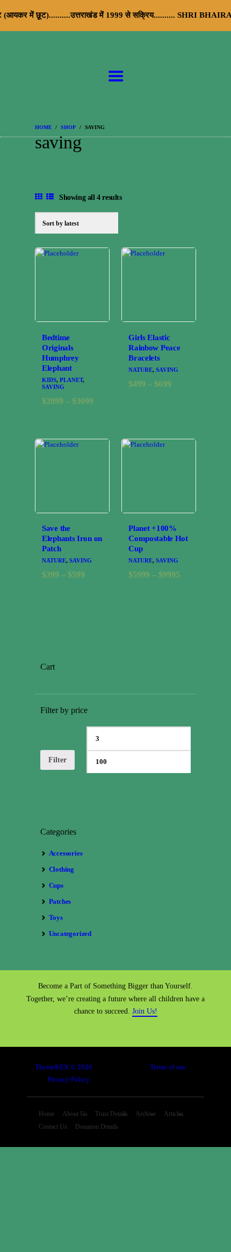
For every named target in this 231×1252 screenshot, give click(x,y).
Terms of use (168, 1067)
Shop (68, 127)
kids (49, 380)
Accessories (66, 853)
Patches (60, 901)
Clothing (61, 869)
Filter (57, 760)
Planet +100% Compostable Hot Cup (158, 538)
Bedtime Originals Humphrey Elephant (60, 352)
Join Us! (144, 1011)
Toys (56, 917)
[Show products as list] (50, 197)
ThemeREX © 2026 (63, 1067)
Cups (56, 885)
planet (71, 380)
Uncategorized (70, 933)
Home (43, 127)
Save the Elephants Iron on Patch (72, 538)
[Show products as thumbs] (38, 197)
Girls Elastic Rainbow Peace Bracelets (154, 347)
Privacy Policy (68, 1079)
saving (53, 387)
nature (140, 369)
